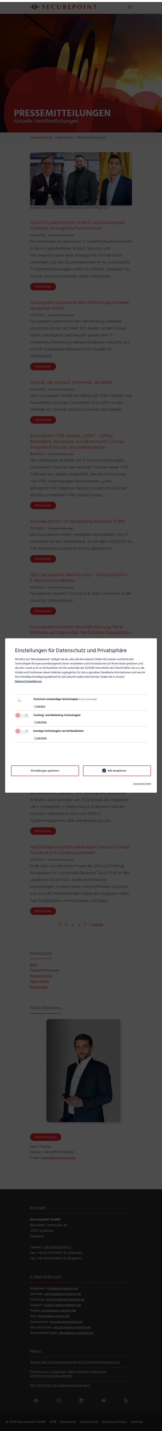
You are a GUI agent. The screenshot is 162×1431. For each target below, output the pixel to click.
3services (40, 722)
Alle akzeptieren (117, 770)
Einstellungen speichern (45, 770)
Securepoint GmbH (142, 784)
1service (39, 706)
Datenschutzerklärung (28, 681)
